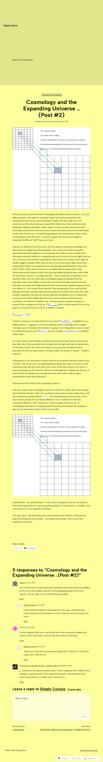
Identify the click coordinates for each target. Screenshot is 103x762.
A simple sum (18, 729)
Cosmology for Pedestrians (52, 95)
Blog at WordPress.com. (89, 750)
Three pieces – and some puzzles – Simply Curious (39, 666)
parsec (32, 324)
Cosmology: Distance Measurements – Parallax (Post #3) (65, 729)
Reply (22, 599)
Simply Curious (29, 605)
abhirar (22, 583)
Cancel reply (74, 689)
